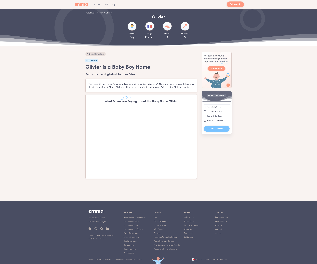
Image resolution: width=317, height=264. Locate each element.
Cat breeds (188, 237)
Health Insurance (130, 241)
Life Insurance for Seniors (133, 229)
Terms (215, 259)
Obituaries (188, 229)
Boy (113, 5)
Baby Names (189, 217)
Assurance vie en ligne (97, 221)
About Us (218, 225)
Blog (155, 217)
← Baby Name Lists (95, 54)
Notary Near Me (160, 225)
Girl (106, 5)
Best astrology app (191, 225)
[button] (97, 4)
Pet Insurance (129, 253)
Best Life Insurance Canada (134, 217)
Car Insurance (129, 245)
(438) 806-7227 (221, 221)
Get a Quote (235, 4)
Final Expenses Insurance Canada (167, 245)
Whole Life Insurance (131, 237)
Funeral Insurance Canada (164, 241)
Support (218, 229)
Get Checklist (217, 128)
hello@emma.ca (221, 217)
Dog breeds (188, 233)
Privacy (208, 259)
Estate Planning (160, 221)
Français (199, 259)
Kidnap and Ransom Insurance (166, 249)
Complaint (224, 259)
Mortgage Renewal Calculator (165, 237)
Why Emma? (159, 229)
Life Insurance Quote (131, 221)
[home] (82, 4)
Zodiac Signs (189, 221)
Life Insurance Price (131, 225)
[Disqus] (141, 141)
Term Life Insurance (131, 233)
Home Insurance (130, 249)
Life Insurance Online (97, 218)
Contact (218, 233)
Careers (157, 233)
